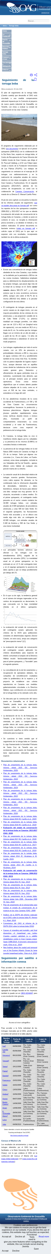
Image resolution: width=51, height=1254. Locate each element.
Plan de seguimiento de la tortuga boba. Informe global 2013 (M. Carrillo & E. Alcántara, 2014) (20, 865)
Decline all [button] (20, 1236)
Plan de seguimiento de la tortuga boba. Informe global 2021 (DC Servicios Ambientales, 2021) (20, 802)
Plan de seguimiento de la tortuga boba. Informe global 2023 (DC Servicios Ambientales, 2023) (20, 785)
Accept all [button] (6, 1236)
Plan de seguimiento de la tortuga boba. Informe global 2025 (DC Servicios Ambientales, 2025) (20, 768)
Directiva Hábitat (5, 48)
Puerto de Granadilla (6, 41)
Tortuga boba (5, 53)
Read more (44, 1236)
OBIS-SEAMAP (27, 993)
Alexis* (5, 1116)
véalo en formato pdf (26, 228)
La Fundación (6, 35)
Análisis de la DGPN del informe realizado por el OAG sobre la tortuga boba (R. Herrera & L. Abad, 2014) (20, 918)
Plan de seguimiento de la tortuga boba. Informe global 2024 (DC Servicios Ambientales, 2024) (20, 776)
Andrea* (5, 1094)
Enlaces (5, 70)
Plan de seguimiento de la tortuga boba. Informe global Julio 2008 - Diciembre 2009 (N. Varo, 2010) (20, 899)
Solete (4, 1085)
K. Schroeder (6, 1112)
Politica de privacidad (30, 1219)
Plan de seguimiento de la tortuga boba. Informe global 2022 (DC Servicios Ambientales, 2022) (20, 793)
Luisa (4, 1120)
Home (4, 31)
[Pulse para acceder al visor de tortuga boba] (19, 1017)
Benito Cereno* (5, 1103)
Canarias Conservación (24, 191)
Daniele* (5, 1076)
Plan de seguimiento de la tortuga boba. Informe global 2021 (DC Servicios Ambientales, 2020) (20, 810)
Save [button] (36, 1249)
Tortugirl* (5, 1061)
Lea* (4, 1046)
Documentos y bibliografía (7, 64)
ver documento (12, 149)
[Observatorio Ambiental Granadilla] (25, 5)
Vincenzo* (6, 1055)
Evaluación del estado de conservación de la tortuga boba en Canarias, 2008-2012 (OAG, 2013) (20, 873)
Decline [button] (15, 1251)
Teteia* (5, 1067)
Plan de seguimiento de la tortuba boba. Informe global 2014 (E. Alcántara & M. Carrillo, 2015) (20, 856)
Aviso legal (17, 1219)
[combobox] (38, 20)
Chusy (4, 1090)
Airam (4, 1108)
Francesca (6, 1080)
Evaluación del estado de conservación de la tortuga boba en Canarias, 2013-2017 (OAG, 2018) (20, 830)
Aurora (4, 1099)
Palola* (5, 1071)
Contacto (8, 1219)
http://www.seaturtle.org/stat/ (19, 1135)
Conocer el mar (5, 58)
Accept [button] (5, 1251)
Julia (4, 1124)
